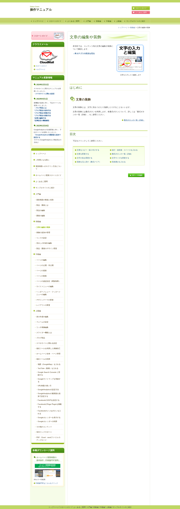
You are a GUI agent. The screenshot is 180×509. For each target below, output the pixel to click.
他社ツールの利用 (43, 359)
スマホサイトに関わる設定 (46, 343)
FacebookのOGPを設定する (49, 400)
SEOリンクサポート (44, 432)
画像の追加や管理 (43, 232)
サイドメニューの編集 (45, 286)
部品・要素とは (42, 205)
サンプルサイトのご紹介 (135, 21)
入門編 (88, 21)
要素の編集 (40, 216)
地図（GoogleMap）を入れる (49, 364)
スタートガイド (55, 21)
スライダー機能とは (44, 333)
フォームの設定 (42, 322)
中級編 (108, 21)
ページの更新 (41, 271)
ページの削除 (41, 276)
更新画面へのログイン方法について (48, 167)
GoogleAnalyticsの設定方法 (49, 390)
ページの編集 (41, 260)
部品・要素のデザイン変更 (46, 248)
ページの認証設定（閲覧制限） (48, 281)
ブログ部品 (40, 338)
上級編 (118, 21)
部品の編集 (40, 210)
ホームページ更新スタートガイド (48, 175)
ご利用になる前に (42, 160)
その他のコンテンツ (44, 427)
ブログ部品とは (41, 108)
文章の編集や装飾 (43, 227)
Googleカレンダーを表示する (49, 417)
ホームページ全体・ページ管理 (48, 354)
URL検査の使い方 (44, 386)
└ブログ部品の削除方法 (42, 113)
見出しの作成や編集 (44, 243)
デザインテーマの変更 (45, 300)
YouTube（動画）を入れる (48, 368)
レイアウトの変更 (43, 305)
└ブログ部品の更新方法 (42, 115)
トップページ (38, 21)
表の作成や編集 (42, 317)
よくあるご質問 (73, 21)
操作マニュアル (41, 9)
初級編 (98, 21)
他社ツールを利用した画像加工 (48, 348)
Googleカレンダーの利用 (47, 421)
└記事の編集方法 (40, 118)
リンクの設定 (41, 238)
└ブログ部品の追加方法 (42, 110)
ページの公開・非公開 (45, 265)
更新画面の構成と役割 (45, 200)
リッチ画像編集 (42, 327)
